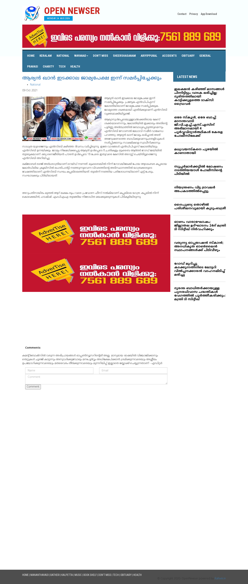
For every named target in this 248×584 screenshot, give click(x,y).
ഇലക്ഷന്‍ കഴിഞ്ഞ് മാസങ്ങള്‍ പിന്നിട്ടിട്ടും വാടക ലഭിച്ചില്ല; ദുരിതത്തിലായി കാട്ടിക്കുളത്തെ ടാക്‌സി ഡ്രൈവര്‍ (199, 96)
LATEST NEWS (187, 77)
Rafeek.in (220, 578)
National (63, 55)
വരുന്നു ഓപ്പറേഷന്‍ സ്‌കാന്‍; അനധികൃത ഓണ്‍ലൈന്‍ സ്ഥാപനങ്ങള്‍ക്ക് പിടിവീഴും (198, 246)
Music (78, 574)
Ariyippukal (149, 55)
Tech (62, 66)
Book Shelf (90, 574)
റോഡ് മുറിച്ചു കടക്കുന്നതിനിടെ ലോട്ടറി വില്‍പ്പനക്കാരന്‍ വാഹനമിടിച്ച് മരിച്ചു (199, 269)
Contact (181, 13)
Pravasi (32, 66)
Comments (32, 348)
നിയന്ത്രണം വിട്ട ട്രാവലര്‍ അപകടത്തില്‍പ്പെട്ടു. (194, 189)
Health (75, 66)
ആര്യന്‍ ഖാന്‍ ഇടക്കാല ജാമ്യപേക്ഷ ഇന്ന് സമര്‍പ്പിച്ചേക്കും (92, 78)
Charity (48, 66)
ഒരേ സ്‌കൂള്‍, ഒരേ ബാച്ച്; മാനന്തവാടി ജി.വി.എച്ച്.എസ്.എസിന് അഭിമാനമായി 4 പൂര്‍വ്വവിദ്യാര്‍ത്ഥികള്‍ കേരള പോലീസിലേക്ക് (198, 127)
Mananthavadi (39, 574)
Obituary (188, 55)
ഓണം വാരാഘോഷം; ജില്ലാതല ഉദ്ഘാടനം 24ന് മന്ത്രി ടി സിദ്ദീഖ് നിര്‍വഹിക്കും (200, 225)
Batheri (55, 574)
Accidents (169, 55)
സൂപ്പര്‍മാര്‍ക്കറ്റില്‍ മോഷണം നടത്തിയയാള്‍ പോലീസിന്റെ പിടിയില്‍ (198, 170)
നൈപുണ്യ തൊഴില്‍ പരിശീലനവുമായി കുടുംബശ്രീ (200, 206)
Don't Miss (100, 55)
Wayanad (80, 55)
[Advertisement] (96, 319)
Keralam (46, 55)
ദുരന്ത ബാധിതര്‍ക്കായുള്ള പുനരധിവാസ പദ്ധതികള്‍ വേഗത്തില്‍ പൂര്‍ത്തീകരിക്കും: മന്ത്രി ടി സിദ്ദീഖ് (200, 293)
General (205, 55)
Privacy (193, 13)
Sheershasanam (124, 55)
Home (31, 55)
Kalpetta (67, 574)
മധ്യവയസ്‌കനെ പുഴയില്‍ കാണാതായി (196, 151)
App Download (209, 13)
